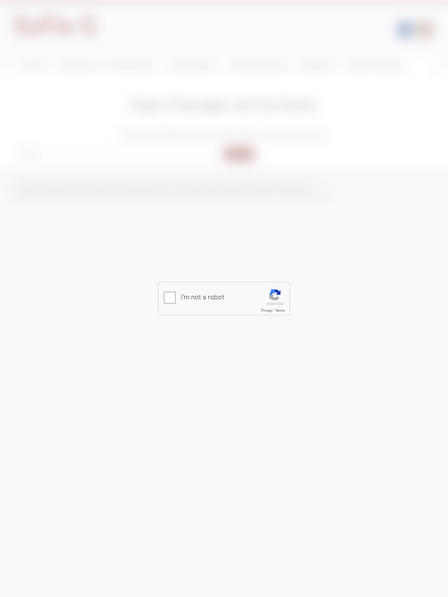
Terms (280, 310)
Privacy (267, 310)
